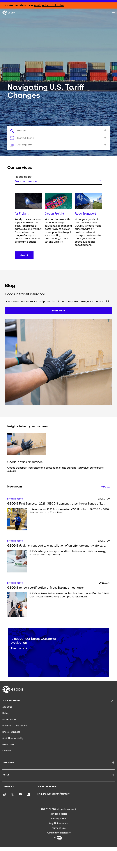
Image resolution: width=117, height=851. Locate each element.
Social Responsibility (12, 738)
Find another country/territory (53, 794)
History (6, 713)
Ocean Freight (54, 213)
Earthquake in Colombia (49, 5)
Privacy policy (58, 818)
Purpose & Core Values (14, 725)
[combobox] (58, 181)
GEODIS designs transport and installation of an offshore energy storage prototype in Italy (68, 553)
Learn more (58, 310)
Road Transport (85, 213)
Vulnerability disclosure (58, 832)
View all (24, 255)
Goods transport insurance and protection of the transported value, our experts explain (55, 469)
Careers (6, 750)
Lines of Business (11, 731)
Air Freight (21, 213)
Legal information (58, 823)
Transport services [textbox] (26, 181)
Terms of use (58, 828)
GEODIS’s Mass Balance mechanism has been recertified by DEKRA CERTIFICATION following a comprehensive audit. (70, 595)
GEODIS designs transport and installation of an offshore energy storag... (56, 545)
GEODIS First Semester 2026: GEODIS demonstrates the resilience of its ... (56, 503)
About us (7, 706)
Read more (17, 648)
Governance (9, 719)
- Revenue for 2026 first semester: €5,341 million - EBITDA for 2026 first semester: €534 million (69, 511)
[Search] (107, 12)
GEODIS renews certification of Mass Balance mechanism (46, 587)
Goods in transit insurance (25, 462)
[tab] (58, 131)
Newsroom (8, 744)
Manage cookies (58, 813)
